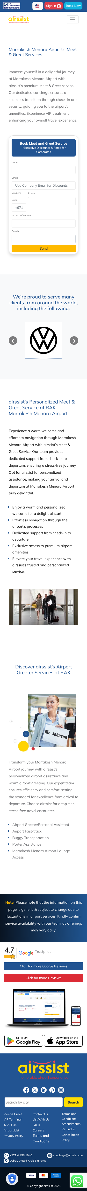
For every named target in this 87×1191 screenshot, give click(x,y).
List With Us (41, 1119)
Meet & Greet (13, 1114)
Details (15, 231)
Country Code (16, 196)
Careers (38, 1130)
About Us (10, 1125)
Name (15, 162)
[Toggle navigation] (73, 19)
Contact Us (40, 1114)
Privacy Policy (13, 1136)
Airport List (11, 1130)
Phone (31, 193)
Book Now (73, 6)
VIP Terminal (13, 1119)
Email (15, 177)
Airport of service (21, 215)
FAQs (36, 1125)
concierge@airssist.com (68, 1155)
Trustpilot (43, 951)
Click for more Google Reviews (43, 966)
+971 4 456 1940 (21, 1155)
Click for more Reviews (43, 978)
